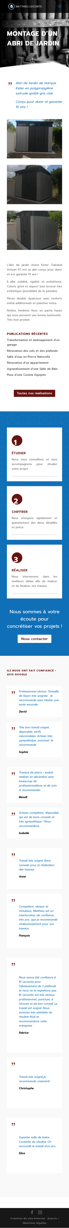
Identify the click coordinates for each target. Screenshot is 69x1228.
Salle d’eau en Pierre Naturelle (28, 357)
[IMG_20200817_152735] (34, 204)
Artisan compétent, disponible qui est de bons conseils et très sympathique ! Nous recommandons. (39, 819)
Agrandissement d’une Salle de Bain (32, 369)
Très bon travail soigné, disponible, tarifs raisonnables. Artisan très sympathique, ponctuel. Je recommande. (36, 736)
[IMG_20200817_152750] (34, 250)
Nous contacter (34, 638)
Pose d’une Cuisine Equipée (26, 375)
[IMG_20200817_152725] (34, 158)
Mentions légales (34, 1223)
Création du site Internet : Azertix (33, 1218)
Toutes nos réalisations (34, 393)
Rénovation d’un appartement (28, 363)
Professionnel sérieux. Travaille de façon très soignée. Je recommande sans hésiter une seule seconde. (39, 698)
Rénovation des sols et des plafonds (32, 351)
